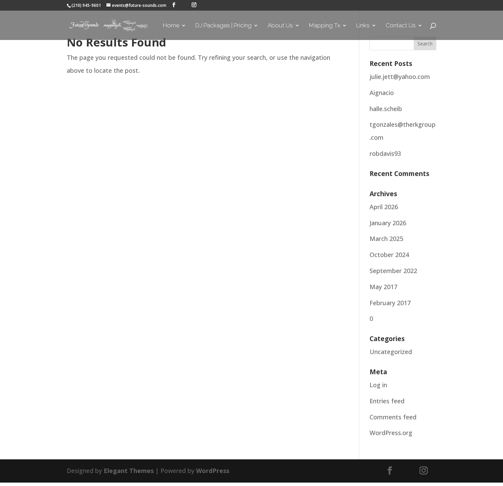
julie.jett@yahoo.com (400, 76)
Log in (378, 385)
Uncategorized (391, 352)
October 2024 (389, 255)
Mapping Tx (324, 26)
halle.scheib (386, 109)
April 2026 (384, 207)
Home (171, 26)
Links (363, 26)
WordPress (212, 471)
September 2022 (393, 271)
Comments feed (393, 417)
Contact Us (401, 26)
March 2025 (386, 238)
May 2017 (383, 287)
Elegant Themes (129, 471)
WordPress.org (391, 433)
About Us (280, 26)
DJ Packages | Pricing (223, 26)
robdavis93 (385, 153)
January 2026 (388, 223)
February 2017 (390, 303)
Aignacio (382, 93)
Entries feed (387, 401)
